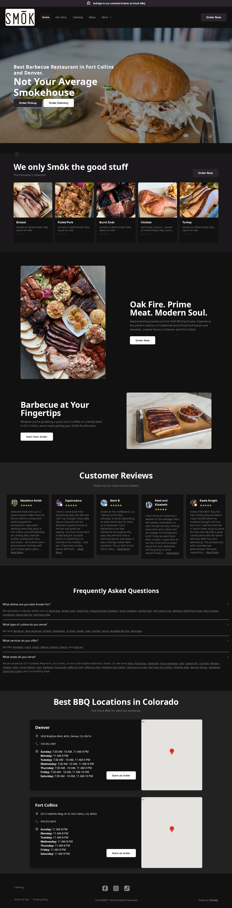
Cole (181, 663)
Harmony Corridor (137, 667)
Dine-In (63, 647)
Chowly (213, 900)
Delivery (54, 647)
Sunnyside (60, 667)
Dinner (35, 647)
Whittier (214, 663)
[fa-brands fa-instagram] (116, 888)
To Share (70, 631)
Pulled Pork (82, 610)
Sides (88, 631)
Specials (96, 631)
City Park (204, 663)
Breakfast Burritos (120, 631)
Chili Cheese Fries (162, 610)
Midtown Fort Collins (114, 667)
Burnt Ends (54, 610)
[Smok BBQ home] (20, 17)
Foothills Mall (181, 667)
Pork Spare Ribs (41, 614)
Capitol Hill (191, 663)
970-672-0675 (48, 821)
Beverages (136, 631)
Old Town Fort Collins (160, 667)
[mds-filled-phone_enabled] (127, 888)
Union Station (27, 667)
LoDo (15, 667)
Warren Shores (198, 667)
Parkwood (214, 667)
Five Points (140, 663)
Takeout (44, 647)
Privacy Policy (40, 899)
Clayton (7, 667)
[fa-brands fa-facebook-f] (105, 888)
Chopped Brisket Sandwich (104, 610)
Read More (17, 552)
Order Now (213, 17)
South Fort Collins (13, 671)
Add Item (21, 234)
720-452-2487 (48, 743)
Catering (78, 647)
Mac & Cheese (211, 610)
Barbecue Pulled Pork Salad (187, 610)
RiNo (130, 663)
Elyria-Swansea (168, 663)
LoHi (38, 667)
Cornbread (8, 614)
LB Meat (47, 631)
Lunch (27, 647)
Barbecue (19, 631)
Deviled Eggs (145, 610)
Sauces (105, 631)
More (105, 17)
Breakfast (18, 647)
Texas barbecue (33, 631)
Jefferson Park (76, 667)
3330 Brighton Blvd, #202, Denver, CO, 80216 (66, 736)
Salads (80, 631)
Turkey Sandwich (128, 610)
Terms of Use (21, 899)
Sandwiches (59, 631)
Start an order (121, 775)
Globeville (153, 663)
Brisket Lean (68, 610)
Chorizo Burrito (23, 614)
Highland (48, 667)
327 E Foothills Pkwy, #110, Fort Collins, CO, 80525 (69, 813)
